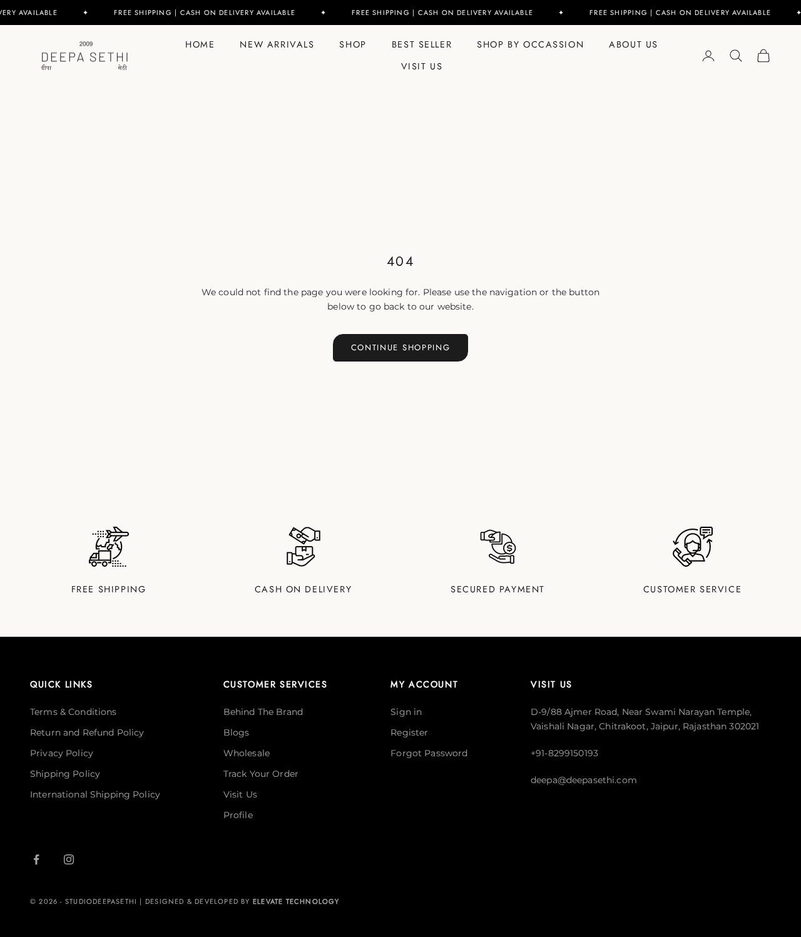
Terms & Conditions (73, 711)
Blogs (236, 732)
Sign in (406, 711)
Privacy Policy (61, 753)
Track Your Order (260, 773)
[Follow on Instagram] (69, 859)
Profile (238, 815)
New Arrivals (277, 44)
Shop (352, 44)
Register (409, 732)
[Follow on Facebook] (36, 859)
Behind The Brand (263, 711)
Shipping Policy (65, 773)
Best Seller (422, 44)
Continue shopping (401, 347)
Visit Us (422, 66)
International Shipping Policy (95, 794)
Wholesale (246, 753)
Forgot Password (428, 753)
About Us (633, 44)
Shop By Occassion (530, 44)
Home (200, 44)
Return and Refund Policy (87, 732)
